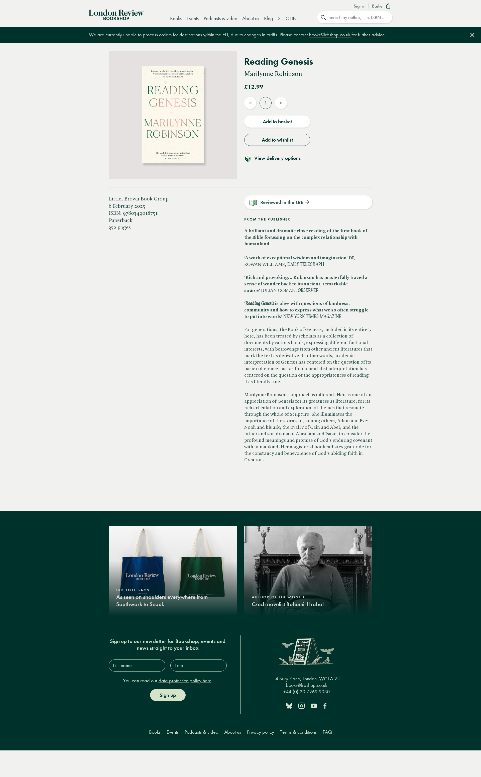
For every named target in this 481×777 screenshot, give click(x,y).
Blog (268, 18)
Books (176, 18)
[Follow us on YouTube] (314, 705)
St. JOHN (287, 18)
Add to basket (277, 122)
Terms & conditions (298, 732)
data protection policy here (185, 681)
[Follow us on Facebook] (325, 705)
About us (250, 18)
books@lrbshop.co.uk (330, 35)
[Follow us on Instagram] (301, 705)
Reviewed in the (281, 202)
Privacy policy (260, 732)
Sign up (168, 695)
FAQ (327, 732)
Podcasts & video (220, 18)
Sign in (359, 6)
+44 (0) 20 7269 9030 (306, 692)
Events (193, 18)
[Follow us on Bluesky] (289, 705)
